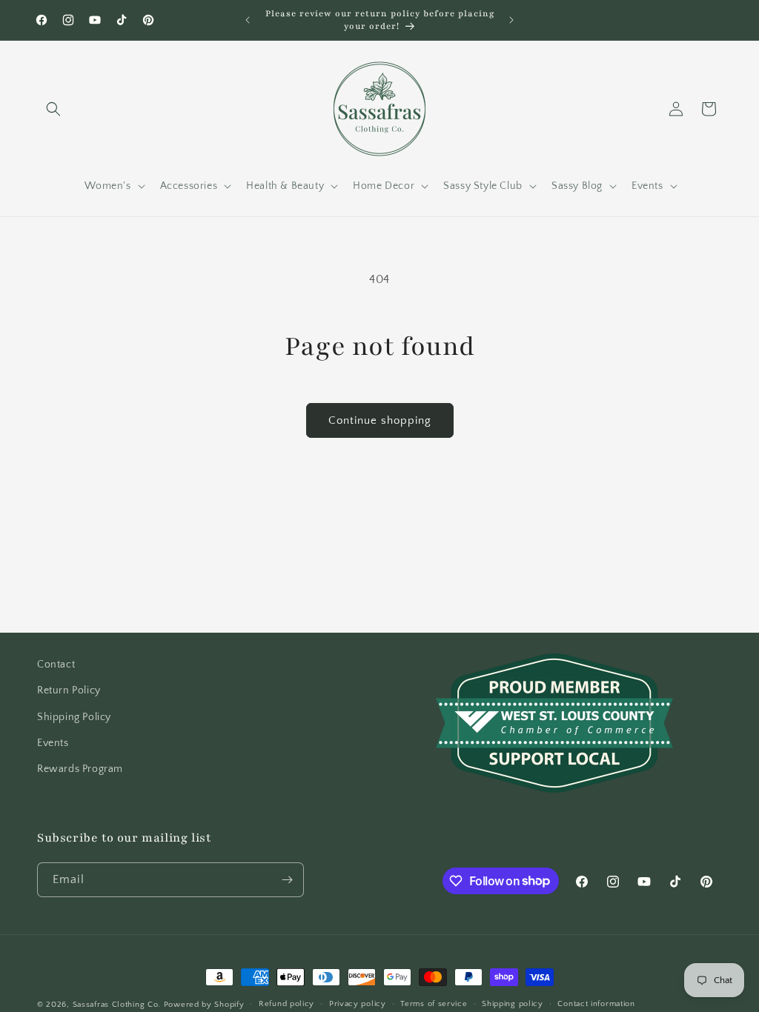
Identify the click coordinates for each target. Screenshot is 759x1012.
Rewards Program (80, 769)
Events (53, 743)
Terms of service (433, 1003)
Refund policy (286, 1003)
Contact (56, 664)
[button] (53, 109)
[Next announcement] (511, 20)
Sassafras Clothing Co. (117, 1004)
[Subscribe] (287, 879)
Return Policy (69, 690)
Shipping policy (512, 1003)
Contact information (595, 1003)
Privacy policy (357, 1003)
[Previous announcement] (247, 20)
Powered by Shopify (204, 1004)
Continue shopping (379, 420)
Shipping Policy (74, 717)
